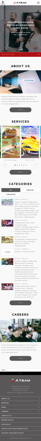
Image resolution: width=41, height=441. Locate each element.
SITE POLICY (6, 424)
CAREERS (4, 411)
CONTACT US (6, 415)
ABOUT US (5, 398)
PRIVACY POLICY (7, 420)
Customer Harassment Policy (12, 433)
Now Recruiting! (7, 54)
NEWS (3, 407)
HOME (3, 370)
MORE (20, 110)
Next (36, 165)
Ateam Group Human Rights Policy (14, 428)
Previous (4, 165)
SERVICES (5, 403)
